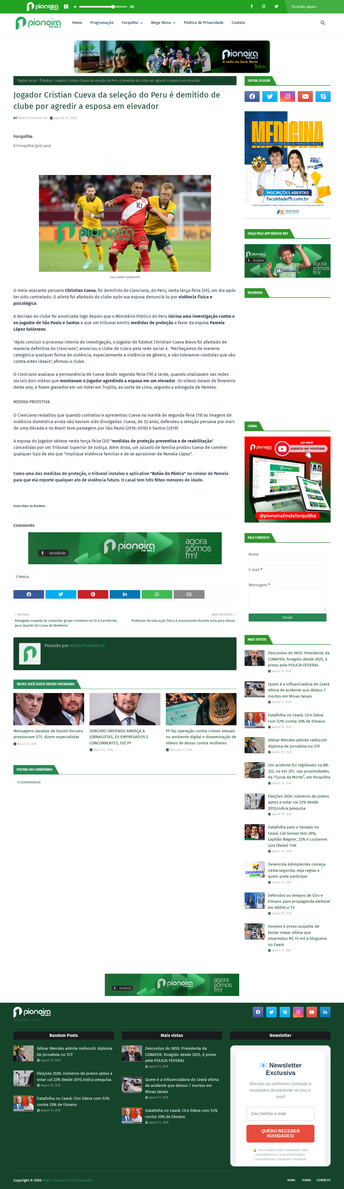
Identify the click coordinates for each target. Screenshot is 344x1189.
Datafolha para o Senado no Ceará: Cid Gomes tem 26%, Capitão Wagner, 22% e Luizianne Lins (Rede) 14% (297, 836)
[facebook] (252, 96)
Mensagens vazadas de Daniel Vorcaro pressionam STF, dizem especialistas (48, 734)
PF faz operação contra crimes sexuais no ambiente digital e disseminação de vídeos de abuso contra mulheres (201, 737)
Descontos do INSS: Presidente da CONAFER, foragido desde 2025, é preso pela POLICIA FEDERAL (298, 659)
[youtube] (305, 96)
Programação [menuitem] (102, 22)
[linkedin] (325, 1012)
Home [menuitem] (77, 22)
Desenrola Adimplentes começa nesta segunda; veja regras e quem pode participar (296, 870)
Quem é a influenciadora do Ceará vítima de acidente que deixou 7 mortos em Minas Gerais (298, 690)
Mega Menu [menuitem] (161, 22)
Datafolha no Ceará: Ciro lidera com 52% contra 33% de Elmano (296, 718)
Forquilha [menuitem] (130, 22)
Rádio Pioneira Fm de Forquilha (67, 1180)
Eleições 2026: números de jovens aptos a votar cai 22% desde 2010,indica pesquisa (298, 802)
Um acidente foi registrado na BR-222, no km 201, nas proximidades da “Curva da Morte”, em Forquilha (299, 771)
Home (291, 1180)
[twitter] (269, 96)
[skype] (323, 96)
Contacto (324, 1180)
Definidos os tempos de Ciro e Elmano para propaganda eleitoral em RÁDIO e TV (299, 901)
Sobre (306, 1180)
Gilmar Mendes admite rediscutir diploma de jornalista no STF (297, 743)
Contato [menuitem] (238, 22)
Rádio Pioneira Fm (32, 118)
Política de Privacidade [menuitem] (204, 22)
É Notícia (46, 81)
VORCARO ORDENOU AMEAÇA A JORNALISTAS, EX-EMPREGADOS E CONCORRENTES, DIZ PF (118, 737)
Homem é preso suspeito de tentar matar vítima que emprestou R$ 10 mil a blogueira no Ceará (297, 935)
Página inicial (27, 81)
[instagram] (287, 96)
